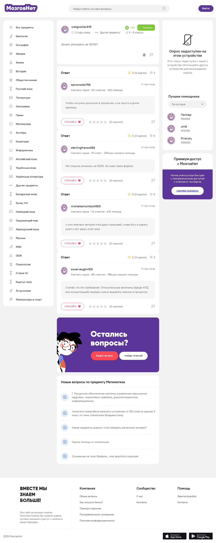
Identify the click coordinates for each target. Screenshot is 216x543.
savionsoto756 (81, 85)
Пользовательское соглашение (97, 514)
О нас (140, 496)
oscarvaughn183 (82, 269)
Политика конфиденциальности (97, 520)
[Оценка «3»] (97, 122)
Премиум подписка (90, 508)
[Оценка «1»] (90, 122)
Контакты (142, 502)
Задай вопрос (104, 355)
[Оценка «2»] (94, 122)
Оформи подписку (188, 191)
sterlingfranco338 (83, 148)
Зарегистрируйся (187, 496)
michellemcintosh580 (86, 206)
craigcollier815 (81, 27)
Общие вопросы (88, 496)
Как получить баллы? (91, 502)
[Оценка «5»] (105, 122)
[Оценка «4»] (101, 122)
